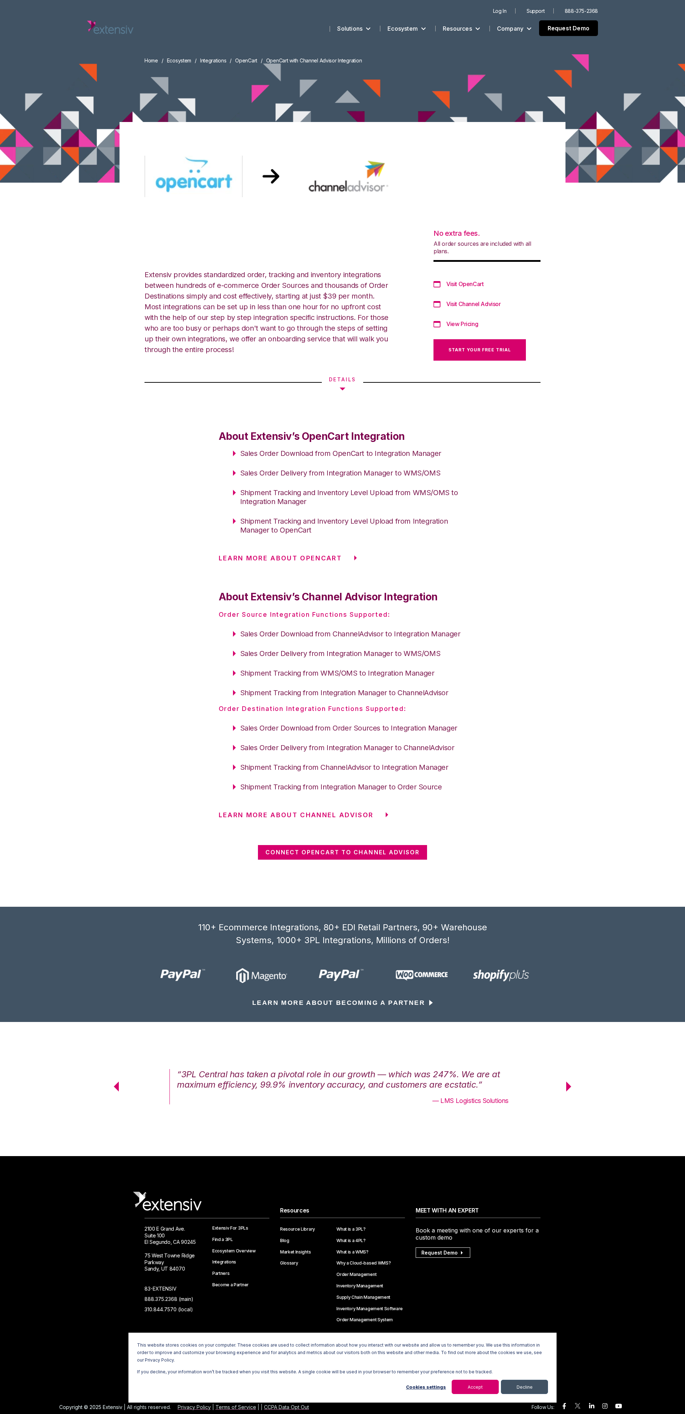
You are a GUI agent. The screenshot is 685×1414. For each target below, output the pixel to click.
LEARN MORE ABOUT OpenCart (280, 558)
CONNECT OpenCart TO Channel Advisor (342, 852)
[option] (184, 975)
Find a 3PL (222, 1239)
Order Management (356, 1274)
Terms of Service (235, 1407)
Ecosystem (403, 28)
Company (511, 28)
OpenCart (246, 60)
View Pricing (462, 323)
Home (151, 60)
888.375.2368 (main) (168, 1299)
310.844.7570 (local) (168, 1309)
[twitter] (577, 1407)
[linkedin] (591, 1406)
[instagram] (605, 1406)
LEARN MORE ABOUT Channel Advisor (296, 815)
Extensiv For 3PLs (230, 1228)
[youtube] (618, 1406)
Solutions (350, 28)
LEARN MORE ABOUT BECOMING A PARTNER (338, 1002)
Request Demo (568, 28)
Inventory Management (359, 1285)
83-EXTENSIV (160, 1289)
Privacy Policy (194, 1407)
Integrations (213, 60)
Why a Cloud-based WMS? (363, 1263)
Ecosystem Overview (233, 1250)
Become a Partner (230, 1284)
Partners (220, 1273)
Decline (525, 1387)
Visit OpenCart (464, 284)
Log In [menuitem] (500, 11)
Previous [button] (114, 1087)
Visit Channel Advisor (473, 303)
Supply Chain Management (363, 1297)
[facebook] (564, 1406)
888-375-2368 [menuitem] (581, 11)
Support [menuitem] (535, 11)
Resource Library (297, 1229)
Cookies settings (426, 1387)
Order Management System (364, 1319)
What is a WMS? (352, 1252)
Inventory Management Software (369, 1308)
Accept (475, 1387)
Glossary (289, 1263)
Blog (284, 1240)
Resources (458, 28)
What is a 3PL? (351, 1229)
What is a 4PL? (351, 1240)
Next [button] (571, 1087)
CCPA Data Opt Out (286, 1407)
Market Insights (295, 1252)
